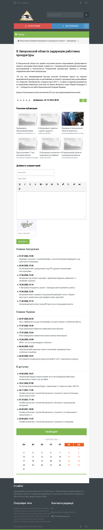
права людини (45, 521)
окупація (31, 521)
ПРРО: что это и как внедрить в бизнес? (35, 343)
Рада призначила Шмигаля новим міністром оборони (41, 329)
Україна (28, 514)
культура (28, 519)
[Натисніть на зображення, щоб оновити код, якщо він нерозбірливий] (27, 225)
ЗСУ (39, 508)
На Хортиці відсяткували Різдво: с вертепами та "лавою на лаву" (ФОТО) (49, 386)
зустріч (16, 519)
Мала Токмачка (34, 511)
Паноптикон (38, 527)
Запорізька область (21, 511)
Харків (33, 514)
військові (44, 514)
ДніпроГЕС (33, 508)
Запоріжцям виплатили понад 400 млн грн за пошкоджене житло (46, 304)
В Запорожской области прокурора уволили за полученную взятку (72, 155)
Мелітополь (44, 511)
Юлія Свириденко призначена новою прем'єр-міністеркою (43, 336)
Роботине (21, 514)
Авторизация (71, 26)
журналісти (24, 516)
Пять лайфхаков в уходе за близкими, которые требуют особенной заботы (50, 322)
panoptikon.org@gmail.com (64, 512)
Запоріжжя (45, 508)
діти (49, 514)
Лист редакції (22, 3)
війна (38, 514)
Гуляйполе (25, 508)
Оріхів (16, 514)
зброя (41, 516)
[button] (19, 184)
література (40, 519)
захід (37, 516)
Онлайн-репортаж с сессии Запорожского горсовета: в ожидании (46, 422)
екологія (17, 516)
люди (34, 519)
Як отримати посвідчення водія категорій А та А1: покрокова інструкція (48, 359)
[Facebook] (81, 3)
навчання (17, 521)
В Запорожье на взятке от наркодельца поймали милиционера (50, 155)
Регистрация (34, 26)
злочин (46, 516)
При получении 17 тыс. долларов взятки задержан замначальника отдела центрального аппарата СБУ (27, 158)
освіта (37, 521)
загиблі (32, 516)
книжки (22, 519)
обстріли (24, 521)
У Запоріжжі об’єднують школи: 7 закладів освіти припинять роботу (47, 288)
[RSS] (86, 3)
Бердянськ (17, 508)
